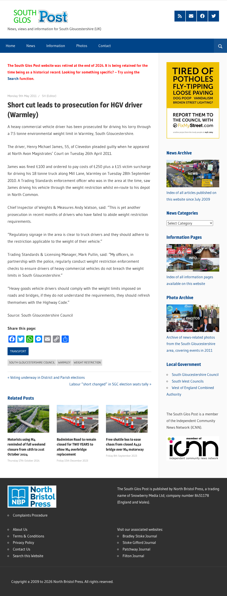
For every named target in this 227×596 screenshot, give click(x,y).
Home (10, 45)
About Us (20, 529)
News (30, 45)
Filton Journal (133, 555)
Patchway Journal (136, 549)
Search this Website (28, 555)
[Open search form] (220, 46)
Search (13, 78)
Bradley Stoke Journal (140, 536)
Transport (18, 351)
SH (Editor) (49, 96)
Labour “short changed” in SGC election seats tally (109, 384)
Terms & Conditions (28, 536)
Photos (81, 45)
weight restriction (87, 362)
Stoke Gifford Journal (139, 542)
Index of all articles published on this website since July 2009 (191, 195)
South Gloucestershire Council (32, 362)
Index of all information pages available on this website (189, 280)
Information (55, 45)
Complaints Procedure (30, 515)
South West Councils (188, 381)
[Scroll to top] (219, 588)
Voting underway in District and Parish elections (47, 377)
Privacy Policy (23, 542)
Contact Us (21, 549)
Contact (104, 45)
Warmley (64, 362)
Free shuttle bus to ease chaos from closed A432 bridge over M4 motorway (125, 444)
